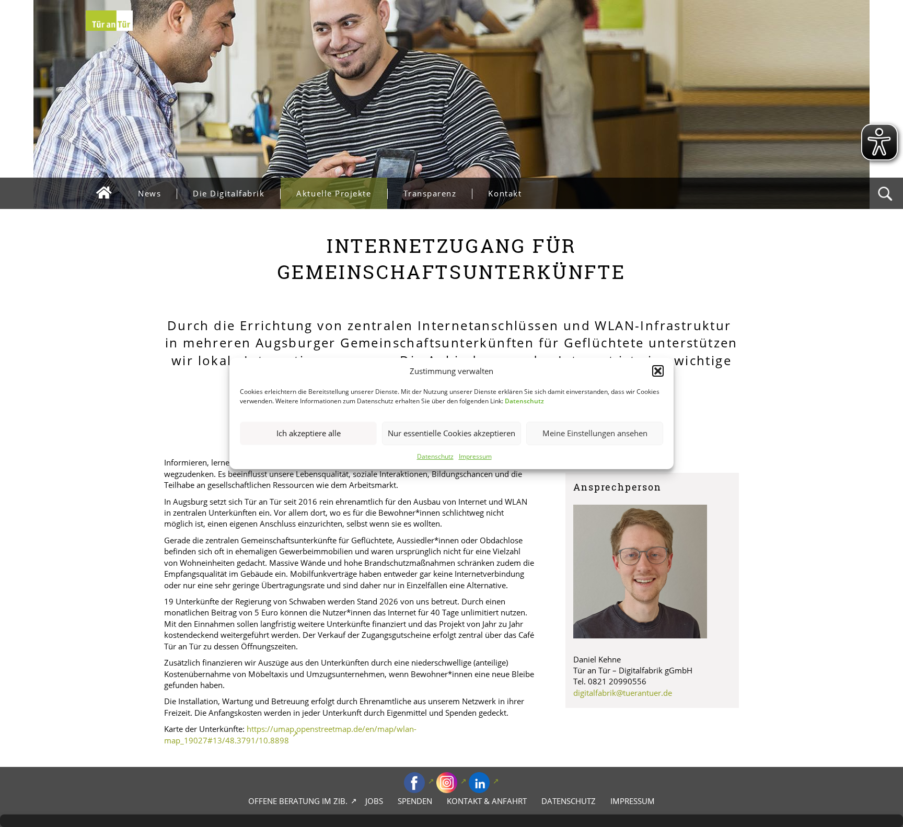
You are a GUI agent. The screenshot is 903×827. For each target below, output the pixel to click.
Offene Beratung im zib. (298, 801)
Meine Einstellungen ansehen (594, 433)
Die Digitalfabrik (228, 193)
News (149, 193)
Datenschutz (435, 456)
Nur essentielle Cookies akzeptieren (451, 433)
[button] (658, 371)
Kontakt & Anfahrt (487, 801)
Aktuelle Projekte (333, 193)
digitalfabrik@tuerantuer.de (622, 693)
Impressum (475, 456)
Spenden (415, 801)
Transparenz (430, 193)
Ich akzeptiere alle (308, 433)
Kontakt (505, 193)
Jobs (374, 801)
